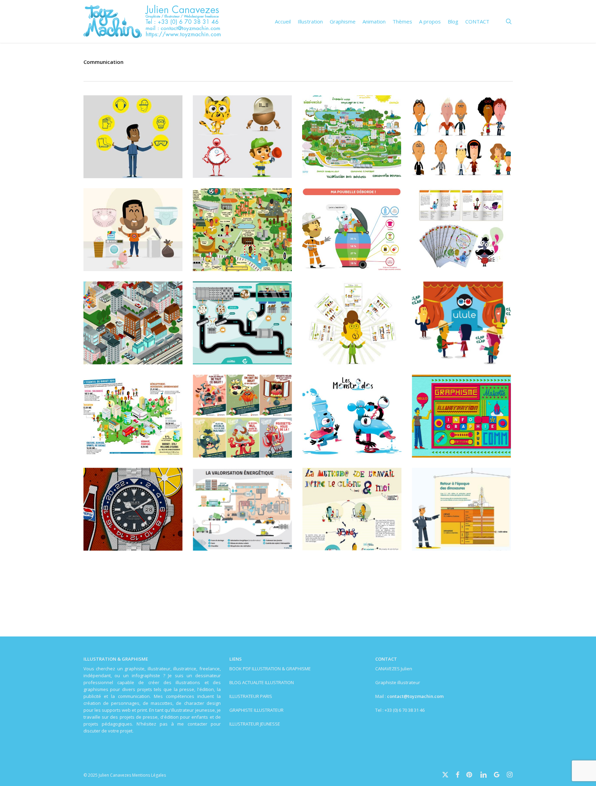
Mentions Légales (149, 775)
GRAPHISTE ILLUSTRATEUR (256, 710)
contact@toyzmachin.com (415, 696)
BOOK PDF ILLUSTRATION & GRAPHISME (270, 668)
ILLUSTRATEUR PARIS (250, 696)
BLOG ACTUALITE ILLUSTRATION (261, 682)
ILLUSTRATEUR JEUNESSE (254, 724)
